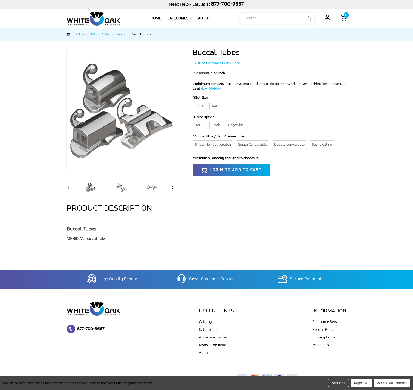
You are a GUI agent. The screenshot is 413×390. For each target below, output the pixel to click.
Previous (69, 187)
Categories (178, 18)
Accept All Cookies (392, 383)
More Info (320, 345)
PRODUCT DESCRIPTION (109, 208)
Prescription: (204, 117)
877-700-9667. (211, 88)
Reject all (361, 383)
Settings (338, 383)
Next (173, 187)
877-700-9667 (227, 4)
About (204, 18)
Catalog (205, 322)
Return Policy (324, 330)
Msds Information (213, 345)
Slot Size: (201, 97)
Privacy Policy (324, 337)
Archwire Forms (213, 337)
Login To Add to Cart (236, 170)
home (156, 18)
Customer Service (327, 322)
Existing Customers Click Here (216, 63)
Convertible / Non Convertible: (219, 136)
